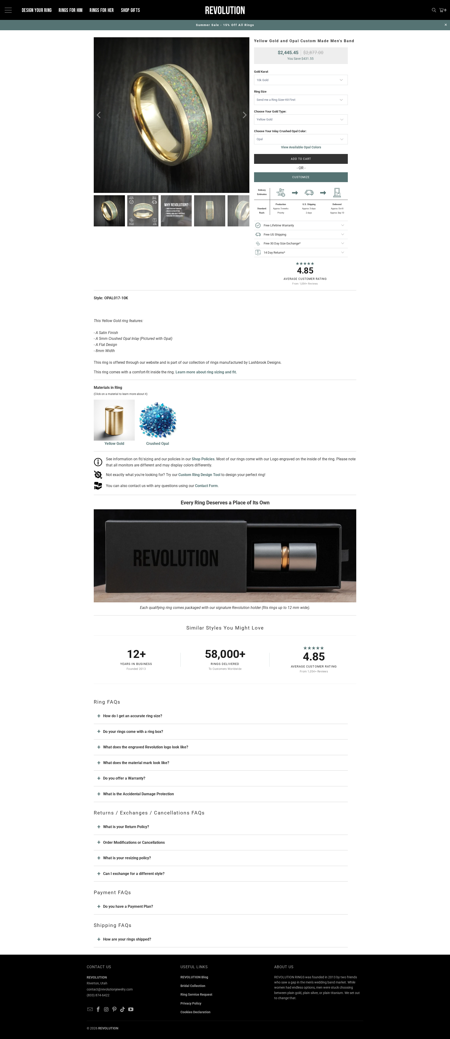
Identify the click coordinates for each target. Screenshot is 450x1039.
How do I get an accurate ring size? (132, 716)
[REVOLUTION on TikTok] (122, 1010)
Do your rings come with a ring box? (133, 731)
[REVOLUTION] (225, 10)
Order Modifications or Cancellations (134, 842)
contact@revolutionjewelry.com (110, 989)
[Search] (434, 10)
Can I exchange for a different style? (134, 873)
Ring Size (260, 91)
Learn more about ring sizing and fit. (206, 372)
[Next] (244, 115)
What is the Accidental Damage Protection (138, 794)
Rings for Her (102, 11)
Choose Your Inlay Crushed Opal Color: (280, 131)
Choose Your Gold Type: (270, 111)
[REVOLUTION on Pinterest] (114, 1010)
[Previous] (99, 115)
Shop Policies (203, 459)
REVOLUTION (108, 1028)
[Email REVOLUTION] (90, 1010)
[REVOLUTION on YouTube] (130, 1010)
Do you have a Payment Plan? (128, 906)
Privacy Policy (190, 1003)
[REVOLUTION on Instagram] (106, 1010)
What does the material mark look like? (136, 763)
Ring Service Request (196, 994)
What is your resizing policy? (127, 858)
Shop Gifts (130, 11)
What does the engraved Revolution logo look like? (145, 747)
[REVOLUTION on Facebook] (98, 1010)
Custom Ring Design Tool (199, 475)
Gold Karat (261, 71)
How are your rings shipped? (127, 939)
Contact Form (206, 486)
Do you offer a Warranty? (124, 778)
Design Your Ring (37, 11)
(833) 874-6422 (98, 995)
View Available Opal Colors (301, 147)
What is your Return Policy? (126, 827)
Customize (301, 177)
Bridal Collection (192, 986)
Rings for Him (70, 11)
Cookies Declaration (195, 1012)
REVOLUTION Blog (194, 977)
